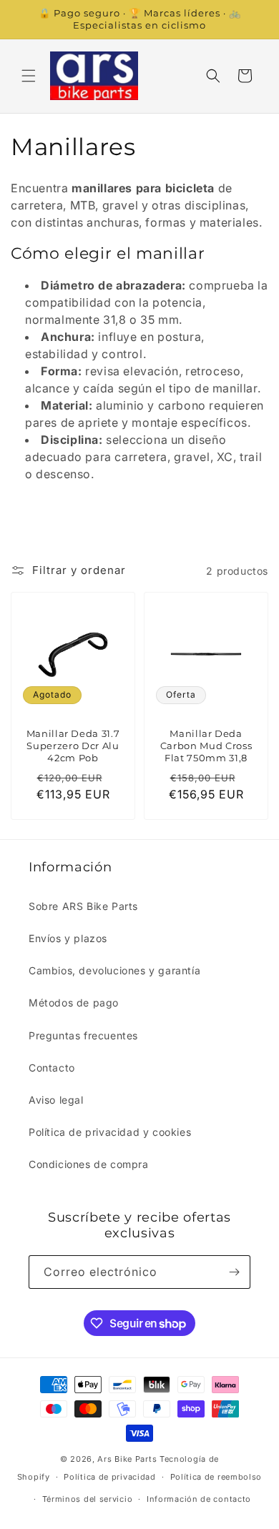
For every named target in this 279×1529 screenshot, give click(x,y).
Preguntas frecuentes (83, 1035)
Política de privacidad (109, 1477)
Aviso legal (56, 1100)
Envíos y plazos (68, 938)
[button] (28, 75)
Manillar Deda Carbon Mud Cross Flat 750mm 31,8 (206, 745)
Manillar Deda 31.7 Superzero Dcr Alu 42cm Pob (73, 745)
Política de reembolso (216, 1477)
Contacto (52, 1068)
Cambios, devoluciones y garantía (114, 970)
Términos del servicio (87, 1499)
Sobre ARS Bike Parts (83, 906)
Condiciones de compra (89, 1164)
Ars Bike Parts (127, 1459)
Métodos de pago (74, 1002)
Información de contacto (199, 1499)
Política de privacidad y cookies (110, 1132)
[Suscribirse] (234, 1272)
